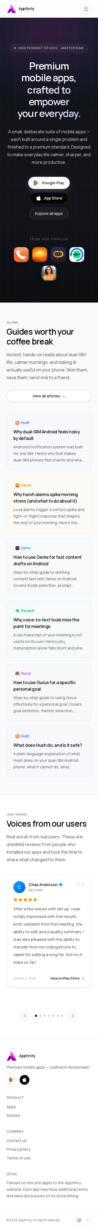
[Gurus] (49, 273)
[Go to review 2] (40, 1016)
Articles (13, 1115)
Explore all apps (49, 213)
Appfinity (27, 8)
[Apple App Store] (24, 1080)
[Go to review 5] (53, 1016)
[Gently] (39, 254)
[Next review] (73, 1016)
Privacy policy (18, 1149)
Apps (11, 1106)
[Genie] (58, 254)
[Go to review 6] (58, 1016)
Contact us (17, 1140)
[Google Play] (11, 1080)
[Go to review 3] (45, 1016)
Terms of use (18, 1158)
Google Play (53, 182)
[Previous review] (25, 1016)
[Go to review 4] (49, 1016)
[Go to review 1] (36, 1016)
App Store (53, 198)
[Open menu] (86, 8)
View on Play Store (65, 978)
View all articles (49, 395)
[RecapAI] (76, 254)
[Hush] (21, 254)
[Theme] (82, 1220)
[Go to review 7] (62, 1016)
